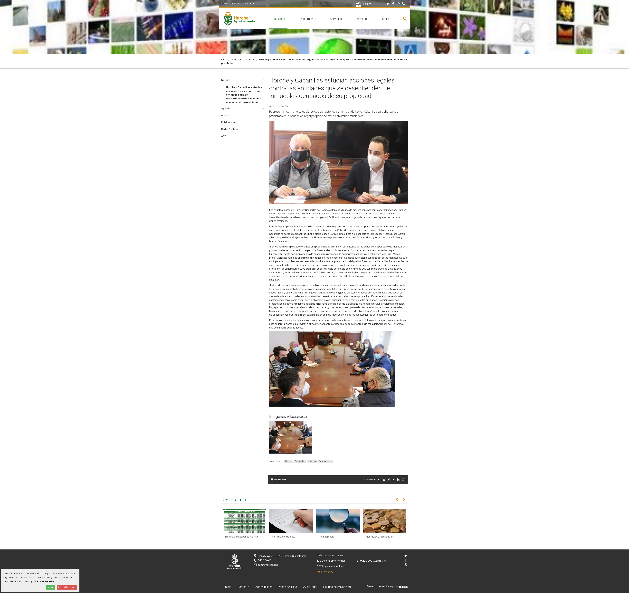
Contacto (234, 4)
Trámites (361, 18)
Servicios (336, 18)
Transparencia (326, 536)
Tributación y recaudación (379, 536)
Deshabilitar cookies (66, 587)
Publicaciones (229, 122)
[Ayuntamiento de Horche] (239, 24)
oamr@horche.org (268, 564)
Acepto (50, 587)
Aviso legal (310, 587)
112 (319, 560)
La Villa (385, 18)
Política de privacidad (337, 587)
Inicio (224, 4)
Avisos (225, 115)
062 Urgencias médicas (330, 566)
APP (224, 136)
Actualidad (278, 18)
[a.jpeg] (290, 437)
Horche (288, 461)
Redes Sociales (229, 129)
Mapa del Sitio (248, 4)
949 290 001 (265, 560)
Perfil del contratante (283, 536)
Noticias (250, 59)
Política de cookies (44, 581)
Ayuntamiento (307, 18)
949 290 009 (364, 560)
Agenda (225, 108)
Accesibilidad (264, 587)
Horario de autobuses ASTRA (241, 536)
